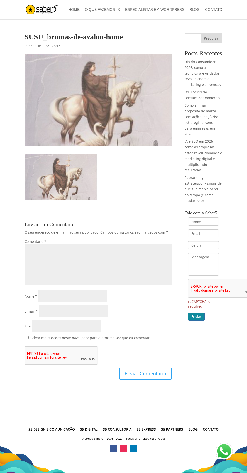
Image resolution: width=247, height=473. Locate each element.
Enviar (196, 316)
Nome (31, 296)
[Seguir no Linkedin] (133, 448)
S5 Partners (172, 429)
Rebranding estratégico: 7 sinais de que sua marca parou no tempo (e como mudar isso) (203, 189)
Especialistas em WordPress (154, 10)
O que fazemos (100, 10)
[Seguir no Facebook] (113, 448)
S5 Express (146, 429)
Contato (213, 10)
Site (28, 326)
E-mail (31, 311)
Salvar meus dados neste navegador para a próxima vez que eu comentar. (90, 337)
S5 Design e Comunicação (51, 429)
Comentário (35, 241)
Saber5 (36, 46)
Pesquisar (212, 38)
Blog (195, 10)
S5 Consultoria (117, 429)
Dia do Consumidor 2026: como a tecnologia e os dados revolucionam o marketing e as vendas (203, 73)
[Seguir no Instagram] (123, 448)
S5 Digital (89, 429)
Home (74, 10)
